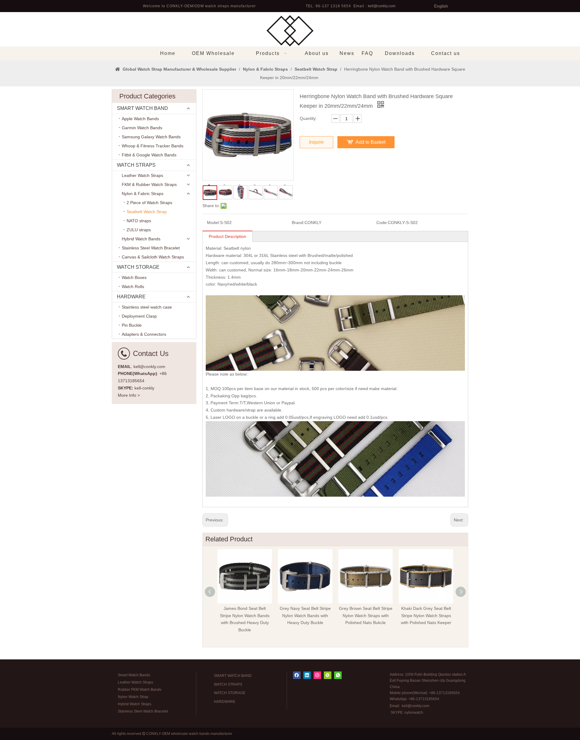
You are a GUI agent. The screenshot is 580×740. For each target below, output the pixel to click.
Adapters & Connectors (144, 334)
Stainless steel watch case (147, 307)
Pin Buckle (132, 325)
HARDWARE (131, 296)
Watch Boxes (134, 277)
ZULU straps (139, 229)
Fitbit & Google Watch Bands (149, 154)
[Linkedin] (307, 675)
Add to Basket (370, 142)
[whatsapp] (338, 675)
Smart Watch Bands (134, 675)
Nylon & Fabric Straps (142, 193)
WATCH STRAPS (136, 165)
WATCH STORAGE (138, 267)
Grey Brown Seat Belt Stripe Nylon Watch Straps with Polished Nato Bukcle (365, 615)
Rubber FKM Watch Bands (139, 689)
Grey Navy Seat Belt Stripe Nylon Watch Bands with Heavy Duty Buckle (305, 615)
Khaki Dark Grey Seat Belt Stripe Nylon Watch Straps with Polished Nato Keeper (426, 615)
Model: (213, 222)
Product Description (227, 236)
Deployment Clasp (139, 316)
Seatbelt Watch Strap (147, 211)
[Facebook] (297, 675)
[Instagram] (317, 675)
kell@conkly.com (381, 6)
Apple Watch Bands (140, 118)
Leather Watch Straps (142, 175)
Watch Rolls (133, 286)
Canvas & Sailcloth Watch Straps (153, 257)
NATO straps (139, 220)
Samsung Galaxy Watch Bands (151, 136)
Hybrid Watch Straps (134, 704)
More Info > (129, 395)
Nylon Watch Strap (133, 697)
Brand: (298, 222)
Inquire (316, 142)
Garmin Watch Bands (142, 127)
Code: (382, 222)
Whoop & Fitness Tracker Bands (152, 145)
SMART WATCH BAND (142, 108)
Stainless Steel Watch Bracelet (151, 247)
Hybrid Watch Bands (141, 238)
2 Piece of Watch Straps (149, 202)
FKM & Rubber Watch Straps (149, 184)
